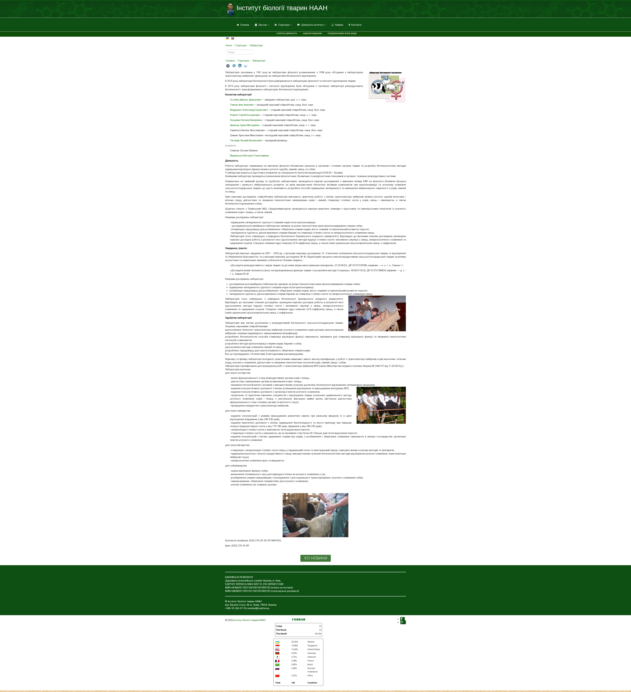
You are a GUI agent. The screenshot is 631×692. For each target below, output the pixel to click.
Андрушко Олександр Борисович (249, 109)
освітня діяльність (287, 33)
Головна (244, 25)
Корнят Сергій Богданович (245, 114)
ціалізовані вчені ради (344, 33)
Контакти (356, 25)
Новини (339, 25)
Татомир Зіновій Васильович (246, 140)
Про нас (263, 25)
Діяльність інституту (312, 25)
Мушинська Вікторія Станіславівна (249, 155)
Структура (283, 25)
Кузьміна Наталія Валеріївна (246, 120)
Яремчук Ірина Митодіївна (244, 125)
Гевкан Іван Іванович (242, 104)
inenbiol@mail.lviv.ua (258, 608)
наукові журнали (312, 33)
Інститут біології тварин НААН (249, 620)
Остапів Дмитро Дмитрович (246, 99)
